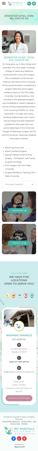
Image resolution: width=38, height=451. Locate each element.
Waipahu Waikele (24, 414)
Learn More (18, 211)
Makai (24, 421)
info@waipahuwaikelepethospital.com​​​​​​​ (19, 372)
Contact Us (17, 243)
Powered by (19, 444)
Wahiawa (24, 418)
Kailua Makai (24, 424)
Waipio (24, 428)
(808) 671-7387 (15, 362)
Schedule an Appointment (19, 398)
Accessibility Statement (11, 421)
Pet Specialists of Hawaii (24, 432)
